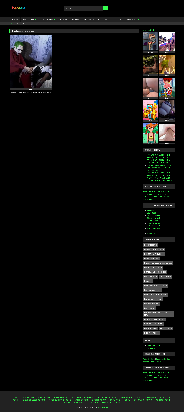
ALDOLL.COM (152, 221)
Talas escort (151, 210)
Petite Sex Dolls (149, 359)
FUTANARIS (63, 19)
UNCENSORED (103, 19)
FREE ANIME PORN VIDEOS (156, 272)
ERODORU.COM (153, 223)
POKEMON (76, 19)
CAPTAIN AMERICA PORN (155, 249)
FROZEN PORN (151, 276)
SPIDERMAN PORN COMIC (155, 319)
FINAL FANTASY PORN (154, 267)
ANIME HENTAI (151, 245)
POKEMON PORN (152, 304)
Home (12, 24)
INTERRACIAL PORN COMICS (156, 285)
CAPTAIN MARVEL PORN (155, 254)
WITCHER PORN (81, 400)
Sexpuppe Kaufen (163, 359)
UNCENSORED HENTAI (154, 324)
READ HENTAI (132, 19)
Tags (118, 402)
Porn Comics (150, 308)
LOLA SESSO (152, 213)
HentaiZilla (151, 348)
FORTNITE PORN (154, 226)
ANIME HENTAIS (28, 19)
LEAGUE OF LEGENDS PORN (156, 294)
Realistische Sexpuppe (156, 231)
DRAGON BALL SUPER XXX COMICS (159, 263)
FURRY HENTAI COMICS (160, 197)
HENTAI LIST (107, 402)
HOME (16, 19)
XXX (152, 30)
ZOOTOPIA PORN (152, 333)
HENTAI (149, 281)
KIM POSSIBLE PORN (153, 290)
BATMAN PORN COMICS (152, 192)
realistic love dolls (153, 228)
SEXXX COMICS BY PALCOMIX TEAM (156, 314)
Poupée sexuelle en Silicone (153, 362)
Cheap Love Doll (153, 218)
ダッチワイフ (152, 233)
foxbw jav (146, 30)
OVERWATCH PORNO (153, 299)
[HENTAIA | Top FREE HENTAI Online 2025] (19, 8)
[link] (177, 406)
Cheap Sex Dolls (153, 345)
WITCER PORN (151, 328)
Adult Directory (103, 407)
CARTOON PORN (47, 19)
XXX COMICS (118, 19)
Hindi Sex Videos (153, 215)
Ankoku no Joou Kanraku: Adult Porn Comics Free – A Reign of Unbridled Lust (159, 167)
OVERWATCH (89, 19)
